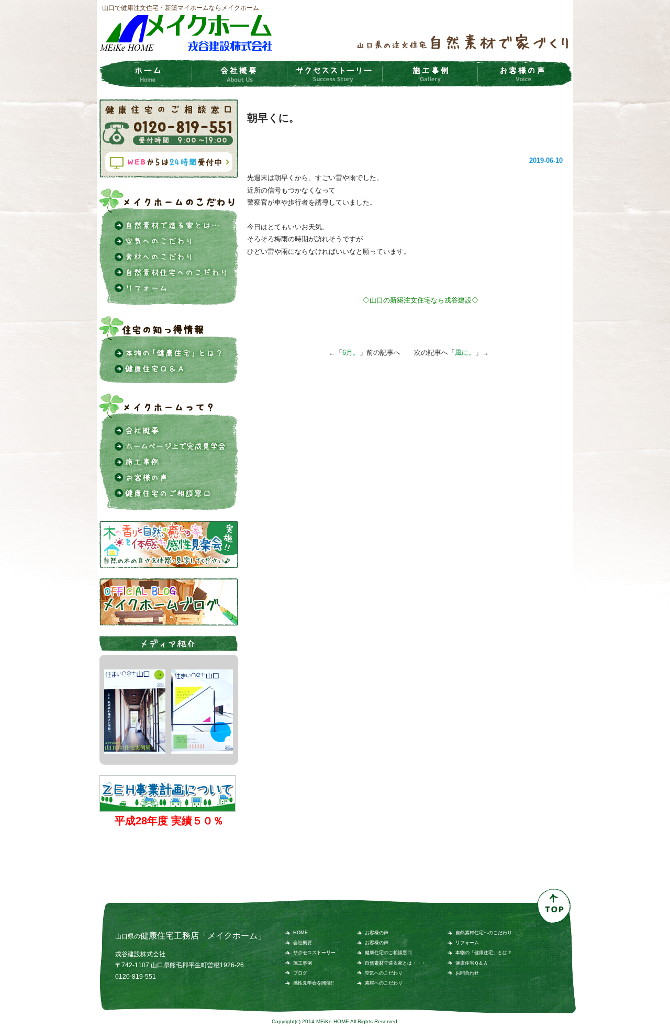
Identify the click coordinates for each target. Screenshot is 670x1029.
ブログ (300, 973)
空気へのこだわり (384, 973)
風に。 (465, 352)
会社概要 (302, 942)
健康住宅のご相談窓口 (388, 952)
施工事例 (302, 963)
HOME (300, 932)
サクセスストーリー (314, 952)
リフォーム (467, 942)
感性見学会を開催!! (313, 983)
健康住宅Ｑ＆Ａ (471, 963)
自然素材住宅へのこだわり (483, 932)
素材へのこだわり (384, 983)
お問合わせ (467, 973)
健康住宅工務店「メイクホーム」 (203, 935)
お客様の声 (376, 932)
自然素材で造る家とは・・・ (395, 963)
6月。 (351, 352)
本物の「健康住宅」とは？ (483, 952)
